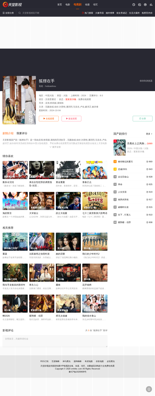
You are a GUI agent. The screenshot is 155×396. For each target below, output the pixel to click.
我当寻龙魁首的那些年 (14, 284)
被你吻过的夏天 (125, 161)
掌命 (120, 184)
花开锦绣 (86, 284)
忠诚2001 (122, 169)
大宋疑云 (33, 213)
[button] (9, 133)
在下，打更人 (124, 214)
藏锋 (58, 284)
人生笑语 (122, 192)
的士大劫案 (61, 213)
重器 (5, 254)
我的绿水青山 (89, 315)
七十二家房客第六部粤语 (94, 213)
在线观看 (48, 118)
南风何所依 (123, 199)
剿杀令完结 (8, 182)
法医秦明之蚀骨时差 (39, 254)
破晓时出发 (123, 207)
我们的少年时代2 (90, 254)
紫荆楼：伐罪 (36, 315)
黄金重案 (60, 182)
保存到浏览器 (146, 81)
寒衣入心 (33, 284)
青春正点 (86, 182)
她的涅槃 (60, 254)
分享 (142, 118)
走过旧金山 (123, 177)
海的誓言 (7, 213)
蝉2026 (6, 315)
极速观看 (71, 118)
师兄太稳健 (61, 315)
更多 (149, 134)
